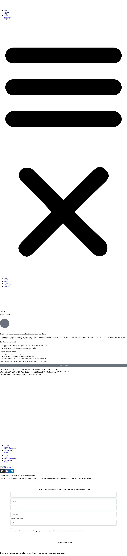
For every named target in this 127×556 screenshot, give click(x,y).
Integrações (7, 19)
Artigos (6, 14)
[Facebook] (7, 471)
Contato (6, 15)
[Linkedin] (11, 471)
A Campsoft (7, 17)
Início (5, 10)
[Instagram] (2, 471)
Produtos (6, 12)
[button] (63, 148)
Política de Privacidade (10, 449)
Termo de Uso (8, 450)
